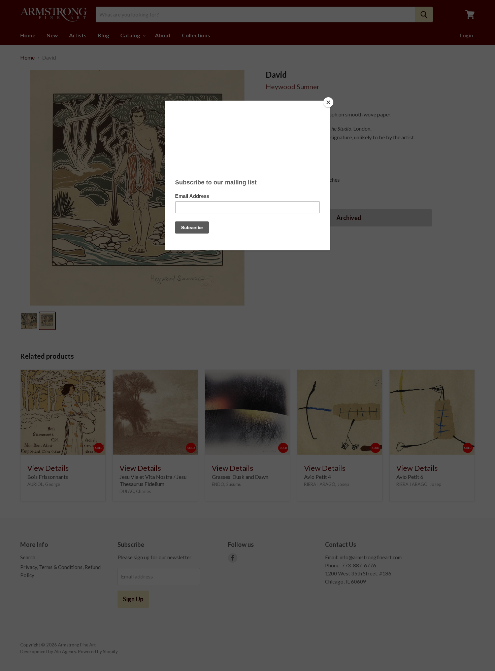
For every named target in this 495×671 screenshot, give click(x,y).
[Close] (328, 102)
